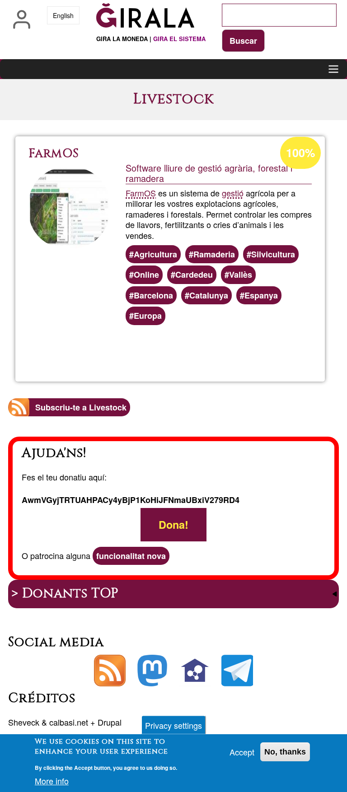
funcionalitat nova (131, 556)
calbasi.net (68, 722)
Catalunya (208, 295)
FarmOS (141, 193)
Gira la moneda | (151, 38)
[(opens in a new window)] (152, 670)
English (63, 15)
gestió (233, 193)
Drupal (110, 722)
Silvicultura (273, 254)
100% (300, 152)
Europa (148, 315)
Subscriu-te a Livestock (81, 407)
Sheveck (23, 722)
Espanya (261, 295)
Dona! (173, 524)
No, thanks (285, 751)
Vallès (240, 274)
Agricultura (155, 254)
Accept (242, 752)
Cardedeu (194, 274)
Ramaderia (214, 254)
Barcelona (153, 295)
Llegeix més (205, 350)
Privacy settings (173, 725)
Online (146, 274)
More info (52, 781)
